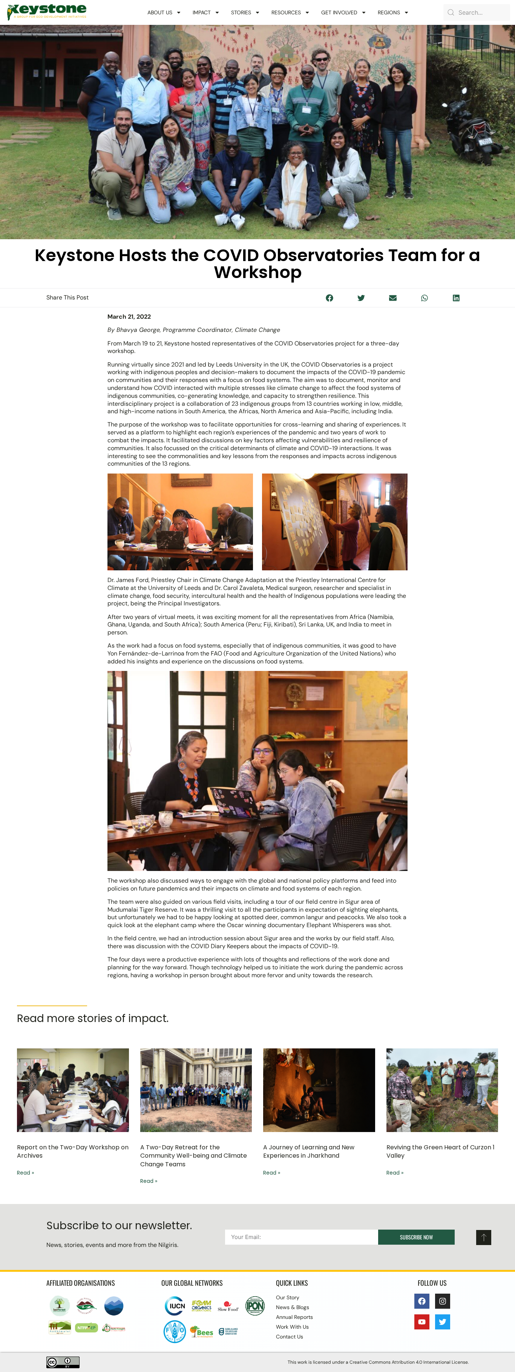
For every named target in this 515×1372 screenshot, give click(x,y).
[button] (330, 297)
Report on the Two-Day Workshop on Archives (73, 1151)
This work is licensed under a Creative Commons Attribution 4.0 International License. (378, 1362)
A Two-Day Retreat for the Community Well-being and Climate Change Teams (193, 1156)
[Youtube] (421, 1321)
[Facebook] (421, 1301)
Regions (389, 12)
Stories (241, 12)
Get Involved (339, 12)
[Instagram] (442, 1301)
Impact (202, 12)
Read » (25, 1172)
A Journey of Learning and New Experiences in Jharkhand (308, 1151)
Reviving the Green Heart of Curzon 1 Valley (440, 1151)
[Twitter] (442, 1321)
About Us (159, 12)
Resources (286, 12)
